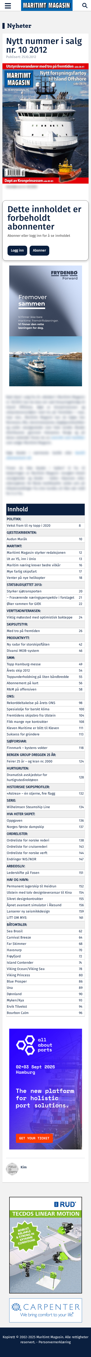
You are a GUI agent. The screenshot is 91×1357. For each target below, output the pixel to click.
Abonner (39, 250)
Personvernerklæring (55, 1342)
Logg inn (17, 250)
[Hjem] (47, 5)
